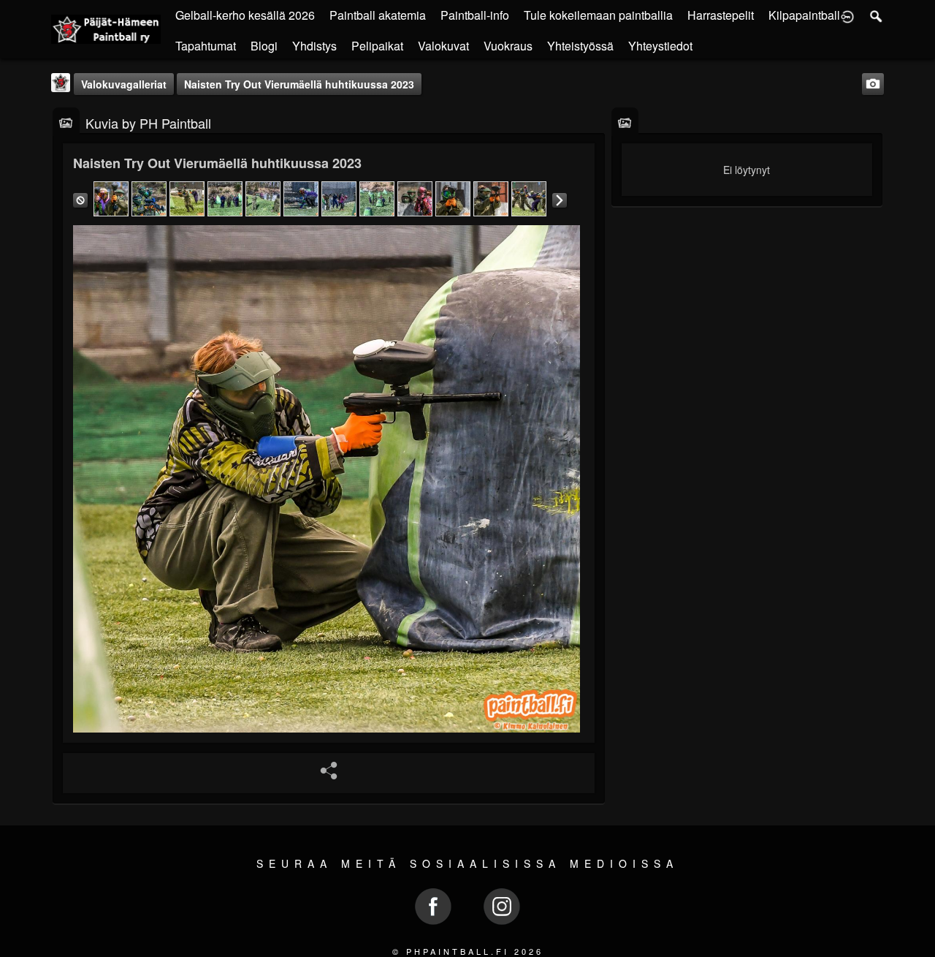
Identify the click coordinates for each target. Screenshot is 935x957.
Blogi (264, 45)
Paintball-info (474, 15)
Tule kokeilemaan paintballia (598, 15)
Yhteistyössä (580, 45)
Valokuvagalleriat (124, 84)
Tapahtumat (205, 45)
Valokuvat (443, 45)
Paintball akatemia (377, 15)
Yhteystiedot (660, 45)
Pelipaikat (377, 45)
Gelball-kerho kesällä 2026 (245, 15)
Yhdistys (314, 45)
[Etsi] (876, 15)
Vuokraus (508, 45)
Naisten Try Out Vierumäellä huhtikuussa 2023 (299, 84)
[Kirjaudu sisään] (847, 15)
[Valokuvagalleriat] (66, 121)
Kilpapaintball (804, 15)
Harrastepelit (720, 15)
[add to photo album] (873, 82)
